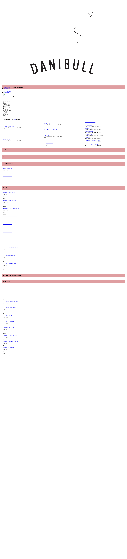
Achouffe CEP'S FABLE (8, 315)
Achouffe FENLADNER (8, 321)
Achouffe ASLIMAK (7, 232)
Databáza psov (7, 88)
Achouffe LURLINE (7, 224)
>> (9, 271)
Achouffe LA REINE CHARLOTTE (11, 208)
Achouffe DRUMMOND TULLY (10, 192)
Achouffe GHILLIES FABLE (9, 327)
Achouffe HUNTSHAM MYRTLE (10, 341)
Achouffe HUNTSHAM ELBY (9, 263)
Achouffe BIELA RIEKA (8, 293)
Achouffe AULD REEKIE (8, 286)
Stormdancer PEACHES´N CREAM (11, 247)
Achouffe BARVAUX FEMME (10, 216)
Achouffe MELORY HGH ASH (10, 239)
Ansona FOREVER (7, 176)
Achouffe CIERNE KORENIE (9, 200)
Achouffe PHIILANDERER (9, 347)
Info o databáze (7, 91)
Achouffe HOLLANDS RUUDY (10, 335)
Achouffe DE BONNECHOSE (9, 255)
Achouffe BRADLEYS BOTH (9, 307)
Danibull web (7, 87)
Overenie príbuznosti (8, 89)
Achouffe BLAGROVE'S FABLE (10, 301)
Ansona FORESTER (7, 168)
